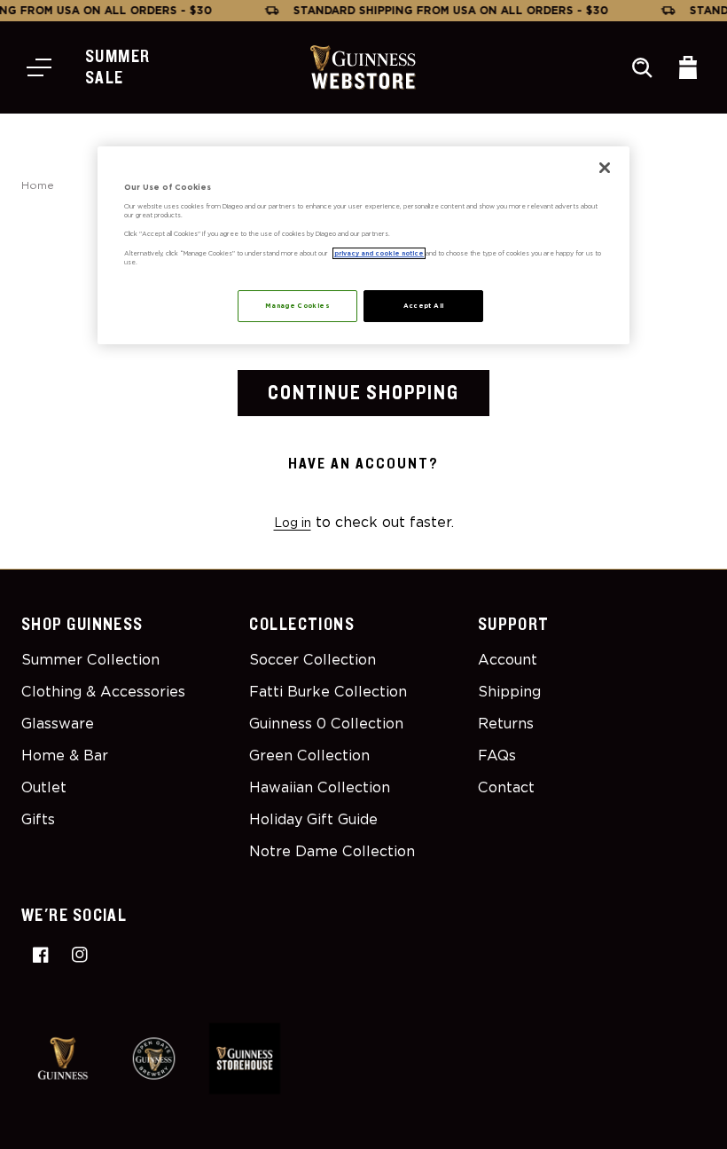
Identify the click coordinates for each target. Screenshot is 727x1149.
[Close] (604, 167)
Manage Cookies (297, 306)
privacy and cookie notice (379, 253)
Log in (292, 522)
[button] (39, 67)
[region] (363, 245)
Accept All (423, 306)
